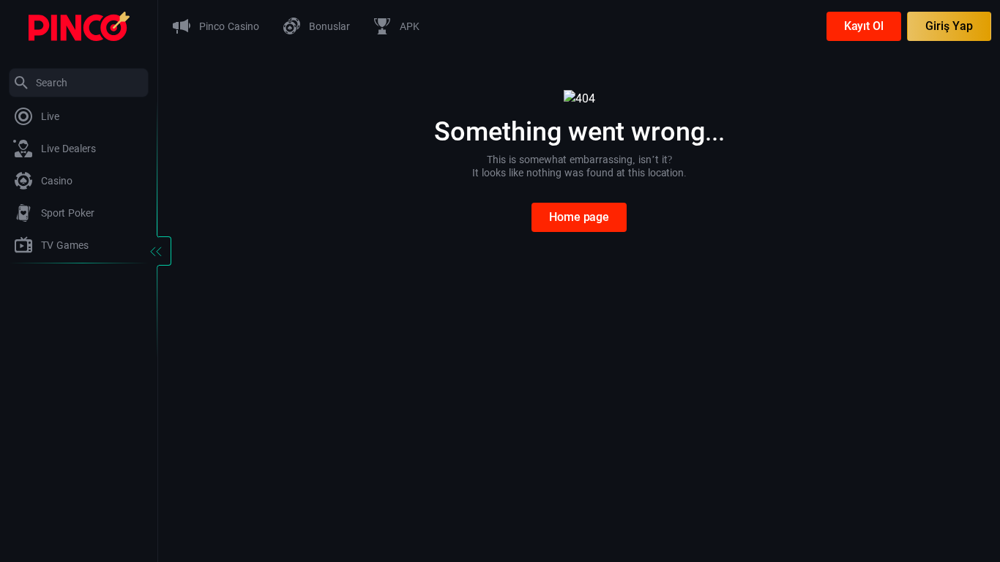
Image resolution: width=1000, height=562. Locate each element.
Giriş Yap (949, 26)
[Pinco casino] (79, 25)
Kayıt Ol (864, 26)
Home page (579, 217)
